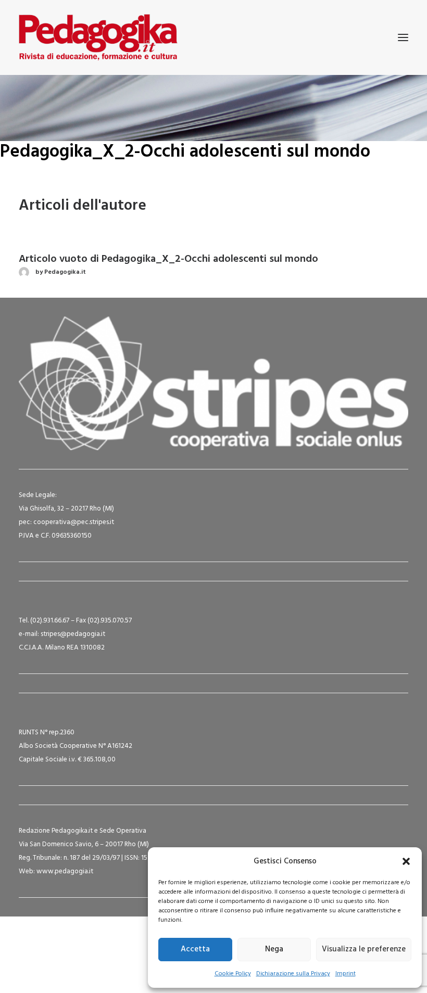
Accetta (195, 949)
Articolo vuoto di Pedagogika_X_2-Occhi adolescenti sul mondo (168, 259)
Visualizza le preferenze (364, 949)
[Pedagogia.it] (98, 37)
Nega (274, 949)
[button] (406, 861)
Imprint (345, 974)
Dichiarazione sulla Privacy (293, 974)
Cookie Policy (233, 974)
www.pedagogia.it (64, 871)
